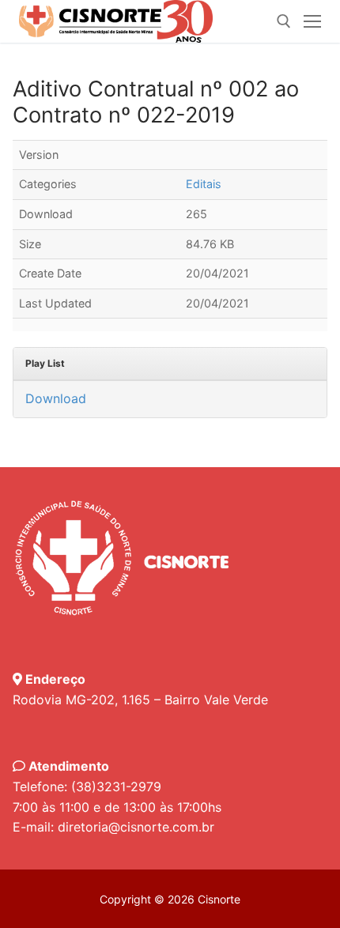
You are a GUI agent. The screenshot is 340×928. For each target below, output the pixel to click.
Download (55, 398)
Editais (203, 184)
